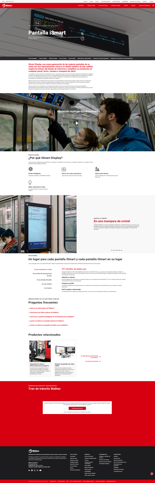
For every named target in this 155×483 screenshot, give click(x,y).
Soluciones (72, 58)
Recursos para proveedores (105, 461)
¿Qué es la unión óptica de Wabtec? (42, 308)
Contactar (145, 1)
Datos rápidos (88, 465)
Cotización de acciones (119, 469)
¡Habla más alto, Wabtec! (90, 473)
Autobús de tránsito (74, 464)
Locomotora (72, 456)
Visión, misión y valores (90, 475)
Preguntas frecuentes (84, 58)
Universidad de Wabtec (104, 463)
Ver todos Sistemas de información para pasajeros (89, 356)
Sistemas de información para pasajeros (50, 25)
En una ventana (47, 284)
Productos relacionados (101, 58)
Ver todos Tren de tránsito (91, 361)
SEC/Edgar (116, 467)
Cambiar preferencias (77, 408)
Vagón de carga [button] (91, 5)
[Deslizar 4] (119, 250)
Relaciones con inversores (135, 1)
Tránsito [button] (126, 5)
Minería (71, 468)
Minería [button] (133, 5)
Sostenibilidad (125, 1)
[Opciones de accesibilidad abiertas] (152, 473)
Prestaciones (53, 58)
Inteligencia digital (74, 462)
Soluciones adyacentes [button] (144, 5)
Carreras (91, 1)
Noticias (97, 1)
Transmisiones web (118, 471)
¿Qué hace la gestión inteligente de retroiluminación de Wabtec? (52, 316)
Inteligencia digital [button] (115, 5)
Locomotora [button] (81, 5)
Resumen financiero (118, 460)
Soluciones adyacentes (75, 470)
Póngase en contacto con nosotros (122, 58)
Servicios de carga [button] (103, 5)
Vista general (32, 58)
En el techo (48, 288)
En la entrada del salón (44, 280)
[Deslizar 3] (116, 250)
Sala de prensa (88, 469)
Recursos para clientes (104, 459)
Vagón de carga (73, 458)
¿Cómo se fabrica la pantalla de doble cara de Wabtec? (49, 325)
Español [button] (151, 1)
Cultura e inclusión (116, 1)
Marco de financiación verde (120, 462)
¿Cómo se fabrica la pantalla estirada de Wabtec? (47, 321)
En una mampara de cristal (43, 269)
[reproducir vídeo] (77, 123)
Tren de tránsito (36, 25)
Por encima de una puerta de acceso (42, 275)
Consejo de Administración (90, 458)
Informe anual (117, 458)
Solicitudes (63, 58)
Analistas (116, 456)
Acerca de (85, 1)
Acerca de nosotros (89, 456)
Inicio (30, 25)
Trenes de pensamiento (105, 1)
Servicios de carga (74, 460)
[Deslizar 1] (111, 250)
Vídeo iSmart (43, 58)
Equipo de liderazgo (89, 467)
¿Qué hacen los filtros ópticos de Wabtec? (44, 312)
